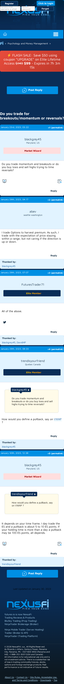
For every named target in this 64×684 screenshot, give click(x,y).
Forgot (45, 8)
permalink (57, 127)
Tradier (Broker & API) (16, 632)
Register (9, 3)
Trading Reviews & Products (20, 617)
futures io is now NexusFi (18, 614)
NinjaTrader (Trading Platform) (21, 636)
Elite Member (33, 293)
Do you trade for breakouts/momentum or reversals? (32, 115)
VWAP (58, 419)
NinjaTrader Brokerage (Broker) (21, 624)
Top (55, 680)
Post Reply (24, 89)
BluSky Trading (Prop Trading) (21, 620)
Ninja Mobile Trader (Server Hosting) (24, 629)
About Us (9, 677)
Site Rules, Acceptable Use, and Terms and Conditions (34, 678)
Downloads (45, 680)
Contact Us (22, 677)
